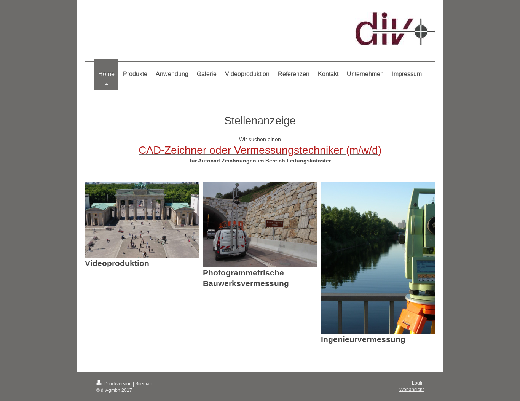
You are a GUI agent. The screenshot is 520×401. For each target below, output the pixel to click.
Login (418, 382)
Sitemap (143, 383)
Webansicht (411, 389)
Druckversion (118, 383)
